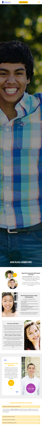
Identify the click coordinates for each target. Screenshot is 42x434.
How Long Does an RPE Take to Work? (9, 412)
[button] (12, 384)
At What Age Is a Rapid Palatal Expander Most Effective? (12, 402)
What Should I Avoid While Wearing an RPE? (10, 418)
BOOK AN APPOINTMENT (23, 2)
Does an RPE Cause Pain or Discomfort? (9, 415)
